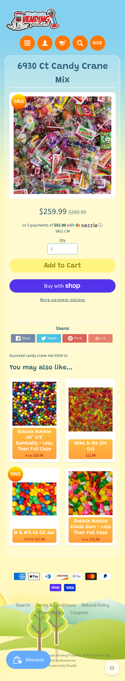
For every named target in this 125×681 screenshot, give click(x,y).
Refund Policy (96, 605)
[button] (62, 225)
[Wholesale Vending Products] (33, 18)
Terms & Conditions (56, 605)
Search (23, 605)
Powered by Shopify (62, 665)
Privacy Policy (50, 612)
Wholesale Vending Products (60, 655)
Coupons (79, 612)
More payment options (62, 300)
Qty (62, 240)
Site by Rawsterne (63, 660)
